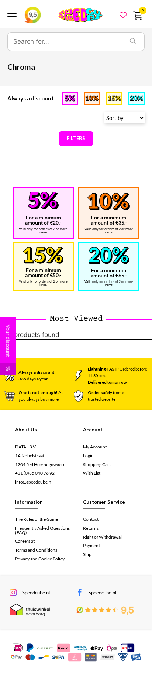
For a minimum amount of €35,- (109, 220)
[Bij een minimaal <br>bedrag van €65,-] (109, 255)
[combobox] (64, 42)
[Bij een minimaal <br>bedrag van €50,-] (43, 255)
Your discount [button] (8, 347)
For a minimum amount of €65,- (109, 273)
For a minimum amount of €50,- (43, 272)
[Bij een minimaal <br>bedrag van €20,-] (43, 200)
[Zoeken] (132, 42)
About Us (26, 430)
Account (93, 430)
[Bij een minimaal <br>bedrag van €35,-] (108, 202)
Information (29, 502)
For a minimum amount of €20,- (43, 220)
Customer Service (104, 502)
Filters (76, 138)
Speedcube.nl (36, 592)
